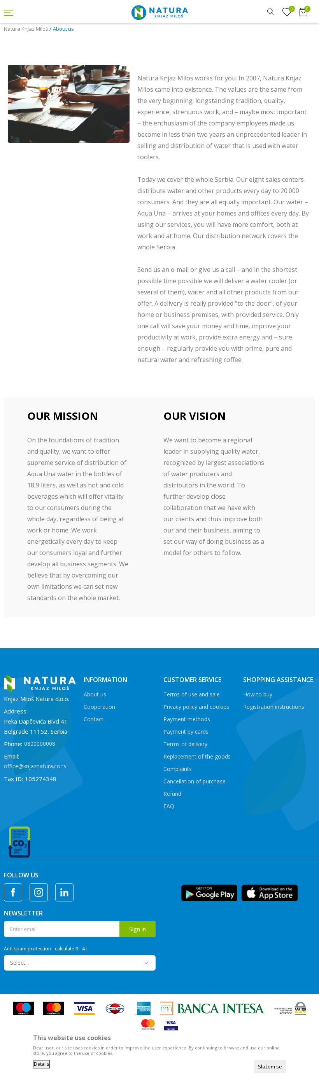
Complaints (177, 769)
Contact (93, 719)
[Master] (53, 1008)
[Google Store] (209, 892)
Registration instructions (273, 706)
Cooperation (99, 706)
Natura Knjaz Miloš (26, 28)
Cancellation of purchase (194, 781)
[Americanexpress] (143, 1008)
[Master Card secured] (148, 1025)
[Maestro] (23, 1008)
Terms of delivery (185, 744)
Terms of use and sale (191, 694)
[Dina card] (115, 1008)
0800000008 (39, 743)
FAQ (168, 806)
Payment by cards (186, 731)
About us (95, 694)
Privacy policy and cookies (196, 706)
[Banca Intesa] (212, 1008)
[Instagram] (38, 892)
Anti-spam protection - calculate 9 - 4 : (45, 949)
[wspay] (290, 1008)
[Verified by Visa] (171, 1025)
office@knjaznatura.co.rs (35, 766)
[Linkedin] (64, 892)
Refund (172, 793)
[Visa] (84, 1008)
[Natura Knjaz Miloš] (159, 11)
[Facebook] (13, 892)
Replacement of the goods (197, 756)
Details (41, 1064)
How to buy (257, 694)
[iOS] (269, 892)
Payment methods (186, 719)
